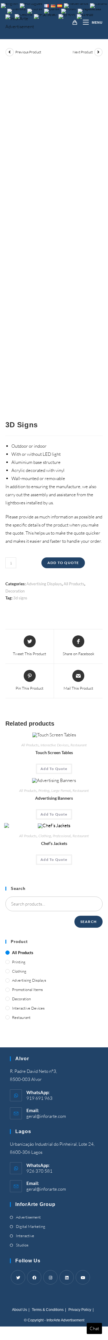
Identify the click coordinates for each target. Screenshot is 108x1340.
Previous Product (28, 52)
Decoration (15, 591)
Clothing (44, 836)
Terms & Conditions (48, 1310)
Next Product (83, 52)
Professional (62, 836)
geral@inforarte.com (46, 1116)
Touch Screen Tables (54, 752)
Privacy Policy (79, 1310)
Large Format (61, 790)
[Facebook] (34, 1277)
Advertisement (28, 1217)
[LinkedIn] (66, 1277)
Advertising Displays (44, 583)
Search (88, 921)
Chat (94, 1328)
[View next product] (98, 52)
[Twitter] (18, 1277)
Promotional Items (27, 989)
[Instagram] (50, 1277)
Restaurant (78, 745)
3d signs (20, 597)
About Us (19, 1310)
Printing (44, 790)
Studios (22, 1245)
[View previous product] (9, 52)
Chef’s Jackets (54, 843)
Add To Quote (63, 562)
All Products (74, 583)
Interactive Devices (54, 745)
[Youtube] (83, 1277)
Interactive (25, 1235)
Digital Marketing (30, 1226)
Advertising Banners (54, 798)
